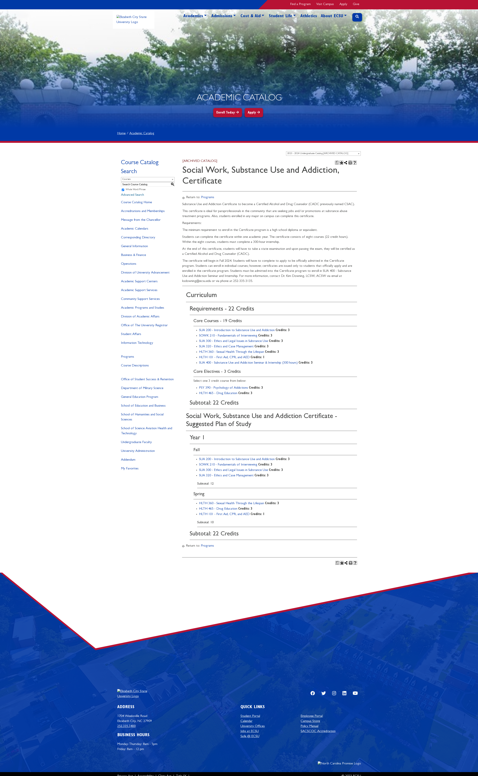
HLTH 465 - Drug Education (218, 393)
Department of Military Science (142, 388)
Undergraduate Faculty (136, 442)
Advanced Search (132, 195)
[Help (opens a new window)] (355, 163)
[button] (205, 22)
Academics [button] (193, 16)
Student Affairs (131, 334)
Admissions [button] (221, 16)
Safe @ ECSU (249, 736)
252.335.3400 (126, 726)
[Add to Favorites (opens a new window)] (341, 163)
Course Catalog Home (136, 202)
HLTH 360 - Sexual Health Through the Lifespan (231, 352)
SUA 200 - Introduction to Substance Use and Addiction (237, 330)
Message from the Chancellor (141, 220)
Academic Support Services (139, 290)
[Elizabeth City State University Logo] (133, 19)
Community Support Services (140, 299)
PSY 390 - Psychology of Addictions (223, 388)
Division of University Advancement (145, 273)
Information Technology (137, 343)
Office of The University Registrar (144, 325)
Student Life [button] (280, 16)
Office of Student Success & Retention (147, 379)
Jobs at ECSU (249, 731)
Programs (127, 357)
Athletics (308, 16)
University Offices (252, 726)
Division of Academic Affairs (140, 317)
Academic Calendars (134, 229)
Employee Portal (312, 716)
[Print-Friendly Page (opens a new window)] (350, 163)
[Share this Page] (346, 163)
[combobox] (323, 153)
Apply (343, 4)
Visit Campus (325, 4)
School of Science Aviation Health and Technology (146, 431)
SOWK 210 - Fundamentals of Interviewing (228, 336)
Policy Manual (309, 726)
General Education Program (139, 397)
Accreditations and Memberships (143, 211)
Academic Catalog (141, 133)
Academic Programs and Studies (142, 308)
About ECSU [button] (332, 16)
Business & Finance (133, 255)
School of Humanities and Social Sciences (142, 417)
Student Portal (250, 716)
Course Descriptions (135, 366)
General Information (134, 246)
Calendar (246, 721)
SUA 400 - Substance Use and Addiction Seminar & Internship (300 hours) (248, 363)
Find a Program (300, 4)
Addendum (128, 460)
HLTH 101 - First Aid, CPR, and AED (224, 357)
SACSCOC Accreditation (318, 731)
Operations (128, 264)
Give (356, 4)
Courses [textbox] (126, 179)
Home (121, 133)
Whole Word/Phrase (136, 190)
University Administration (138, 451)
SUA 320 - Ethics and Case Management (226, 346)
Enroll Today (225, 113)
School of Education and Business (143, 406)
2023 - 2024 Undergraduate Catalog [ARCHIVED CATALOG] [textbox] (317, 153)
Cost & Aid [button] (250, 16)
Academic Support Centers (139, 281)
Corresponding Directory (138, 237)
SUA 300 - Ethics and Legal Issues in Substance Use (233, 341)
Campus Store (310, 721)
